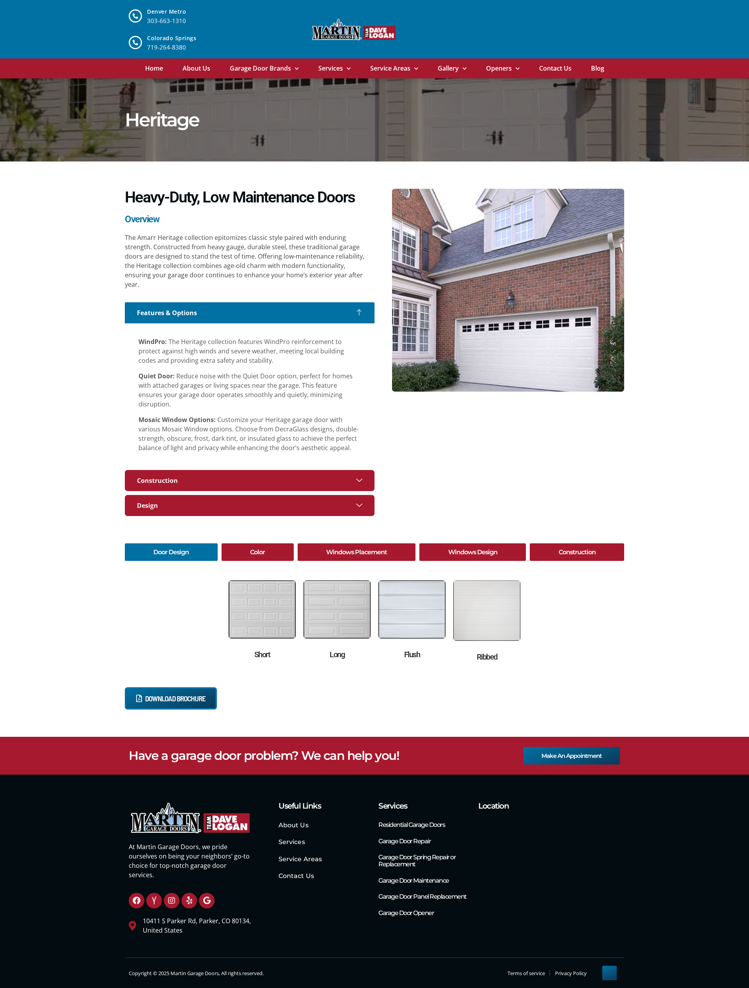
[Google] (207, 900)
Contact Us (555, 68)
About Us (196, 68)
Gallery (448, 68)
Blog (597, 68)
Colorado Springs (171, 38)
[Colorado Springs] (135, 42)
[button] (249, 312)
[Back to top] (609, 973)
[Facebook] (136, 900)
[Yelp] (189, 900)
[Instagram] (171, 900)
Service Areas (390, 68)
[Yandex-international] (154, 900)
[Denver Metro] (135, 16)
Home (154, 68)
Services (330, 68)
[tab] (171, 552)
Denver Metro (166, 11)
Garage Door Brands (260, 68)
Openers (499, 68)
